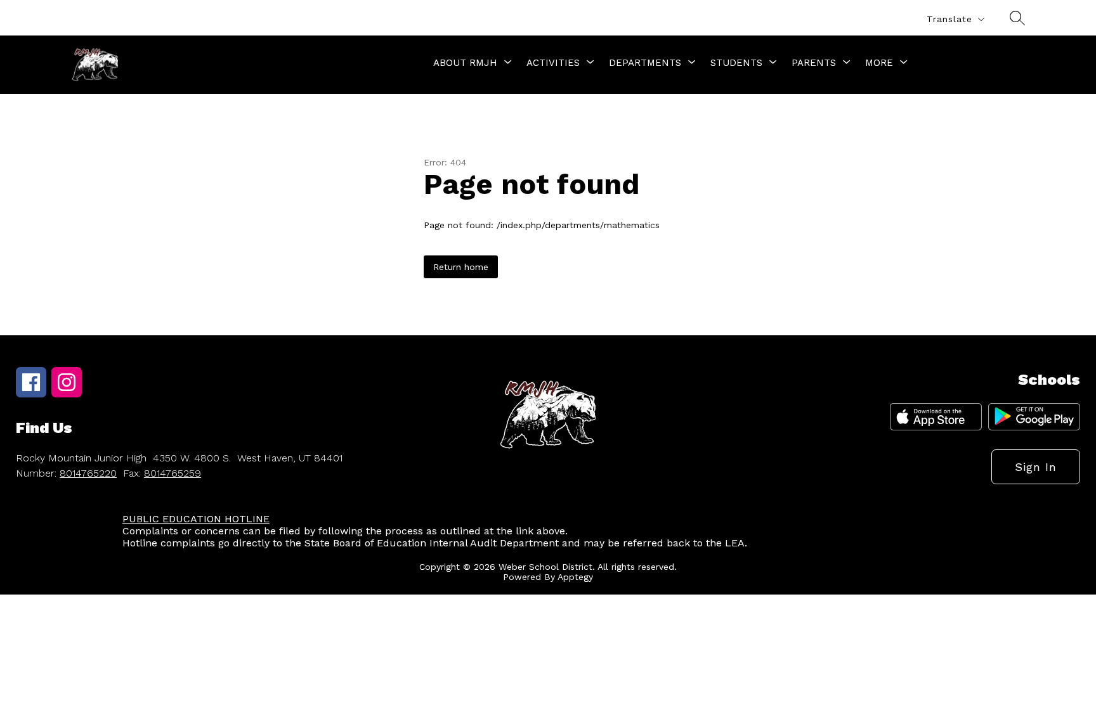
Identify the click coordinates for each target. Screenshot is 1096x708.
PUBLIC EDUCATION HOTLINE (196, 519)
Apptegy (575, 577)
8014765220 (88, 473)
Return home (460, 267)
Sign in (1036, 466)
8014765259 (172, 473)
